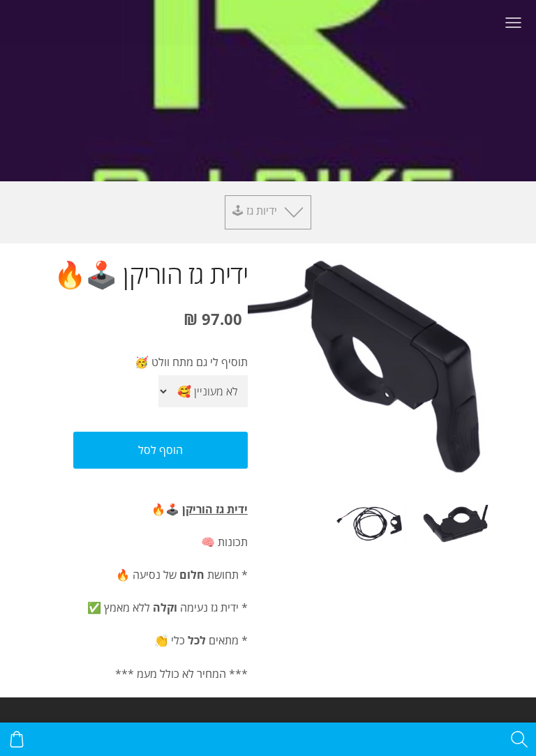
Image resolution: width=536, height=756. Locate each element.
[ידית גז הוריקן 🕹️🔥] (455, 523)
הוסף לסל (160, 450)
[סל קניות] (17, 739)
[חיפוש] (519, 739)
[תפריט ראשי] (513, 22)
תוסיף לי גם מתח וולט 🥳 (191, 362)
